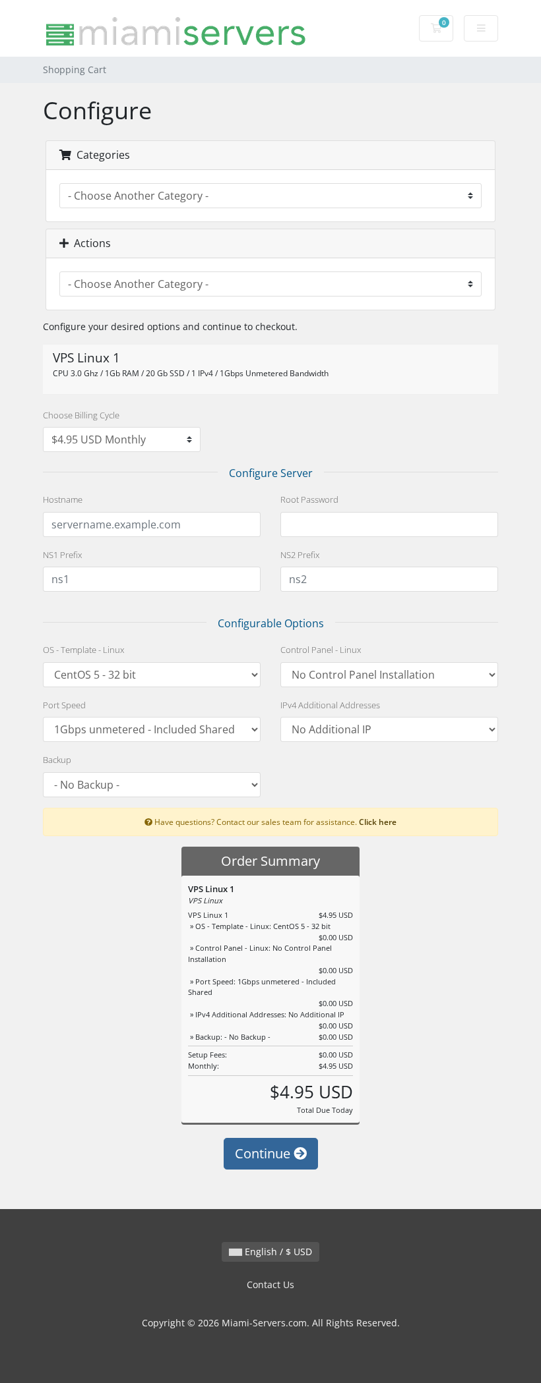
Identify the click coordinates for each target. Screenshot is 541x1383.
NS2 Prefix (299, 555)
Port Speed (64, 705)
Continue (264, 1153)
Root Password (309, 499)
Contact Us (270, 1284)
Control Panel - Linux (320, 650)
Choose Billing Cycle (81, 415)
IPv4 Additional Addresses (330, 705)
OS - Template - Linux (83, 650)
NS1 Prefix (62, 555)
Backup (57, 760)
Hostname (62, 499)
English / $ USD (277, 1251)
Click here (378, 821)
